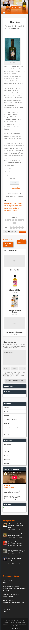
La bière (6, 415)
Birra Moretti (14, 270)
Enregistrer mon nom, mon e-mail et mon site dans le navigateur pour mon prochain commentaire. (14, 374)
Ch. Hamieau (16, 26)
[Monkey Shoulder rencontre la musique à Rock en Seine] (5, 543)
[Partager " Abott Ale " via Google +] (13, 220)
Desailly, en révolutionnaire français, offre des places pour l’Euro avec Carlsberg (12, 497)
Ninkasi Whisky (14, 290)
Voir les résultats (14, 188)
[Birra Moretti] (14, 261)
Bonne (9, 168)
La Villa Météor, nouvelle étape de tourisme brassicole (13, 486)
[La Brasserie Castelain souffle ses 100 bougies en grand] (5, 551)
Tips (17, 626)
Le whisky (7, 423)
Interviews (7, 459)
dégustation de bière (11, 208)
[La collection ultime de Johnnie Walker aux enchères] (5, 535)
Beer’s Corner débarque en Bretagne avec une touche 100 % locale (17, 560)
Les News (6, 463)
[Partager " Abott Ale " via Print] (14, 223)
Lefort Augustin (9, 596)
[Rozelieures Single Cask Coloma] (14, 301)
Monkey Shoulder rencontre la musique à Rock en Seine (16, 542)
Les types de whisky (12, 427)
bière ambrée (17, 203)
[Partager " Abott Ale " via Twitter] (9, 220)
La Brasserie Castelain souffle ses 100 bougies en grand (16, 551)
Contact (6, 411)
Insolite (6, 456)
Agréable (10, 172)
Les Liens (6, 431)
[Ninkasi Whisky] (14, 281)
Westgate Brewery (10, 210)
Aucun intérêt (11, 179)
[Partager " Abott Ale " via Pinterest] (16, 220)
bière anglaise (9, 206)
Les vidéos (7, 435)
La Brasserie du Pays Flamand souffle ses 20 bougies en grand (16, 525)
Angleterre (8, 203)
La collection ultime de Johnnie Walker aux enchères (17, 534)
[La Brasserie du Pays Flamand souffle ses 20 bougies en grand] (5, 525)
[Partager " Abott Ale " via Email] (22, 220)
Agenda (6, 407)
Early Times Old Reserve (14, 332)
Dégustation (17, 28)
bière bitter (19, 206)
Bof (8, 175)
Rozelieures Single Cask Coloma (14, 311)
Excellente (10, 165)
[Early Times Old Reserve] (14, 323)
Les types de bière (12, 419)
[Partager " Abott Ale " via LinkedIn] (19, 220)
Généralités (7, 452)
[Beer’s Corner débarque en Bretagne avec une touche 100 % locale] (5, 559)
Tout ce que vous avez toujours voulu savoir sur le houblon (13, 491)
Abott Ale (15, 201)
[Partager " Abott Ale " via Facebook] (6, 220)
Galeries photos (8, 448)
